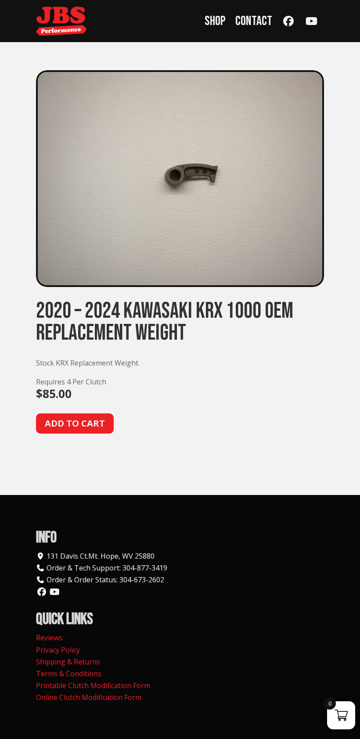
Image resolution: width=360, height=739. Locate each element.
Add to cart (75, 423)
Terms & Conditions (68, 673)
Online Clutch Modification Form (88, 697)
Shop (215, 21)
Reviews (49, 637)
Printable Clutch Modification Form (93, 685)
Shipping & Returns (68, 662)
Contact (253, 21)
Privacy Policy (58, 650)
